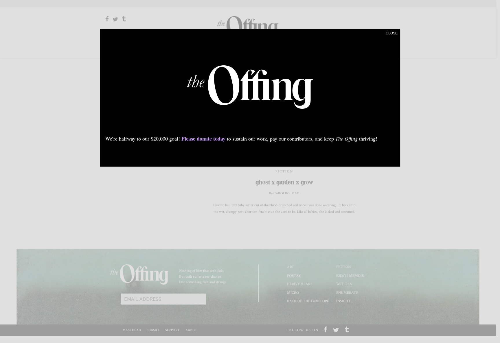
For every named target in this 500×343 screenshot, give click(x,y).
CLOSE (392, 33)
